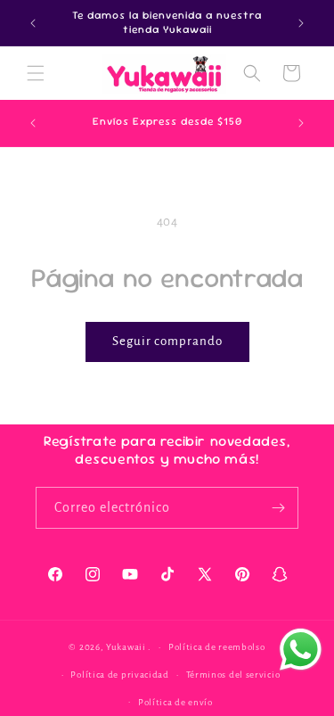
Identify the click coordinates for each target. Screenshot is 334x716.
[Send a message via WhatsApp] (300, 649)
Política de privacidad (119, 674)
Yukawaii (126, 647)
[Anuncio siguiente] (301, 23)
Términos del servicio (233, 674)
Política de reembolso (216, 647)
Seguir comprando (167, 341)
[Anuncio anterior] (33, 23)
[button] (35, 73)
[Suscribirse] (277, 508)
